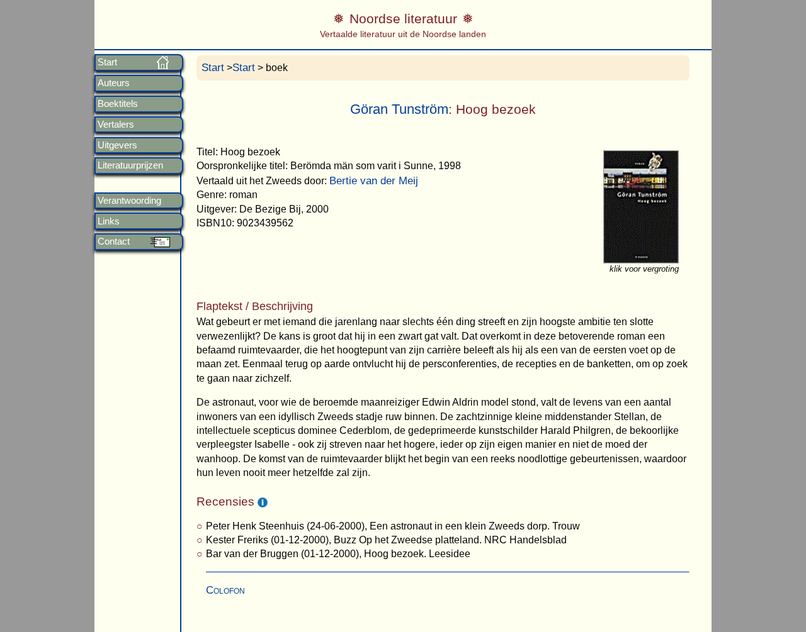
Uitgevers (117, 145)
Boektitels (118, 104)
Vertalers (116, 124)
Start (107, 62)
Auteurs (114, 83)
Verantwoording (129, 201)
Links (109, 221)
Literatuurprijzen (130, 165)
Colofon (225, 590)
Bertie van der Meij (373, 181)
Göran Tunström (399, 109)
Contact (114, 241)
